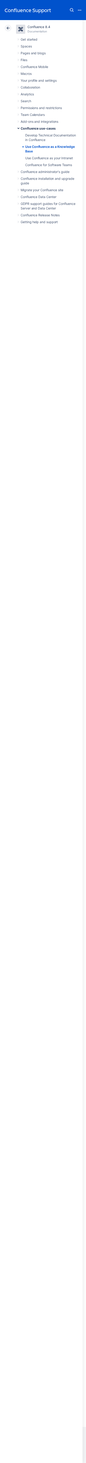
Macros (26, 74)
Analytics (27, 94)
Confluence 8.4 (39, 27)
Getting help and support (39, 222)
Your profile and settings (39, 80)
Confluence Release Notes (40, 215)
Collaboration (30, 87)
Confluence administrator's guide (45, 172)
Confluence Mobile (34, 67)
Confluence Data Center (38, 197)
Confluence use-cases (38, 128)
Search (71, 10)
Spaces (26, 46)
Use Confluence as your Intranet (49, 158)
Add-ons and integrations (39, 121)
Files (24, 60)
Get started (29, 39)
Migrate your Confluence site (42, 190)
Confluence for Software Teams (48, 165)
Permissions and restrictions (41, 108)
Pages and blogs (33, 53)
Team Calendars (33, 115)
